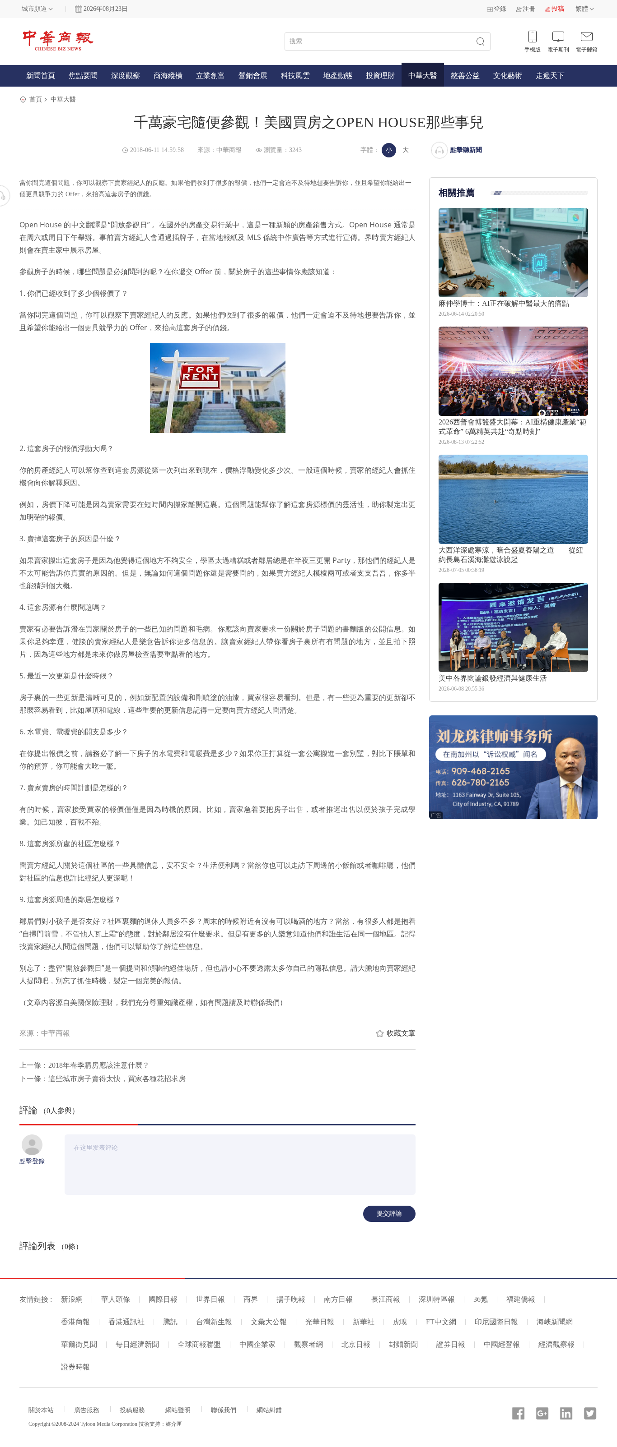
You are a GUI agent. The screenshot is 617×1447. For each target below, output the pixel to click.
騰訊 (170, 1322)
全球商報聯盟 (199, 1344)
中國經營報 (502, 1344)
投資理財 (380, 75)
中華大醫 (422, 75)
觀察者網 (308, 1344)
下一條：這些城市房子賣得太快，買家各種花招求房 (102, 1079)
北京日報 (355, 1344)
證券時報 (75, 1367)
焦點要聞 (83, 75)
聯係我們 (223, 1410)
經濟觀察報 (556, 1344)
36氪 (480, 1299)
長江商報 (385, 1299)
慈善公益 (465, 75)
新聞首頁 (40, 75)
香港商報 (75, 1322)
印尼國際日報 (496, 1322)
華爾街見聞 (79, 1344)
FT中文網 (441, 1322)
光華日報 (319, 1322)
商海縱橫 (168, 75)
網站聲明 (178, 1410)
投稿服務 (132, 1410)
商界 (250, 1299)
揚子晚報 (290, 1299)
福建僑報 (520, 1299)
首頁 (35, 99)
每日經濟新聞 (137, 1344)
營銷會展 (252, 75)
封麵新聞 (403, 1344)
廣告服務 (86, 1410)
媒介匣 (174, 1424)
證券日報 (450, 1344)
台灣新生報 (214, 1322)
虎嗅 (400, 1322)
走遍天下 (550, 75)
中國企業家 (257, 1344)
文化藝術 (507, 75)
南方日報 (338, 1299)
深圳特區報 (437, 1299)
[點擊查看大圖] (217, 388)
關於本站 (41, 1410)
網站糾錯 (269, 1410)
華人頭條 (115, 1299)
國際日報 (163, 1299)
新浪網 (72, 1299)
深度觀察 (125, 75)
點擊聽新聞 (466, 150)
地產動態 (337, 75)
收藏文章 (401, 1033)
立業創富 (210, 75)
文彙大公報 (269, 1322)
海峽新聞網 (555, 1322)
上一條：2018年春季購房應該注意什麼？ (84, 1065)
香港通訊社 (126, 1322)
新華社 (363, 1322)
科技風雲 (295, 75)
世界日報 (210, 1299)
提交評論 (389, 1213)
